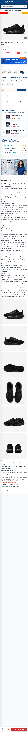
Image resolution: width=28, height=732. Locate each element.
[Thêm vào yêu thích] (25, 52)
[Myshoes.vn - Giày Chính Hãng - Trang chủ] (9, 2)
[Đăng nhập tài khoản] (21, 2)
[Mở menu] (2, 2)
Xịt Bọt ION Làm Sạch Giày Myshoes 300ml (17, 123)
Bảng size (25, 77)
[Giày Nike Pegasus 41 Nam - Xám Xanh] (9, 71)
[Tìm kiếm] (25, 6)
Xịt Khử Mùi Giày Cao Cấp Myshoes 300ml (17, 131)
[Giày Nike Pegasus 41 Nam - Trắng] (15, 71)
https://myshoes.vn (10, 479)
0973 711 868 (21, 90)
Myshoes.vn (9, 196)
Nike (4, 190)
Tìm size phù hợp (16, 77)
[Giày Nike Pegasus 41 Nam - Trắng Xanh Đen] (3, 71)
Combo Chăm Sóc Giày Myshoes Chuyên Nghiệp (17, 116)
